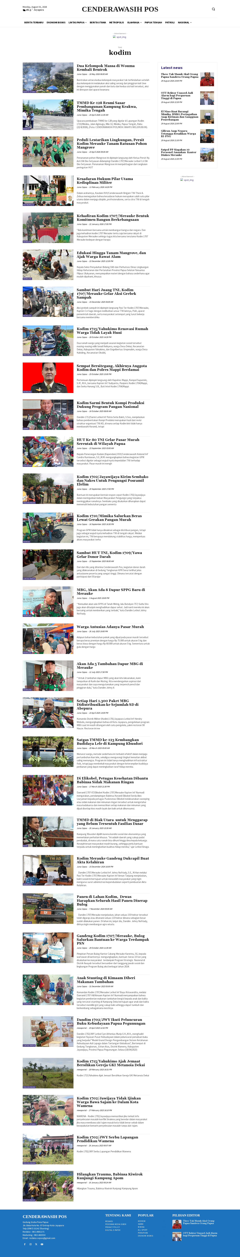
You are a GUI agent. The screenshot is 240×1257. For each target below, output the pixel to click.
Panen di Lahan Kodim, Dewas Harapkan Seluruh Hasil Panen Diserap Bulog (112, 901)
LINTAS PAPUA (29, 579)
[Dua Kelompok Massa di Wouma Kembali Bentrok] (48, 77)
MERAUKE (27, 166)
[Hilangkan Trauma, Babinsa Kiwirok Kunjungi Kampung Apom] (48, 1186)
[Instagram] (30, 1244)
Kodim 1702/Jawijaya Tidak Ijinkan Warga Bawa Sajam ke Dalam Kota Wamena (109, 1102)
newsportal (82, 1028)
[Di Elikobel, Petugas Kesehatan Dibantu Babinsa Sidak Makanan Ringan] (48, 790)
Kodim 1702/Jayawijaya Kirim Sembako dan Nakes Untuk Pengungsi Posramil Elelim (112, 481)
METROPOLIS (28, 205)
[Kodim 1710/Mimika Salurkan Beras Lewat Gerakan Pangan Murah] (48, 528)
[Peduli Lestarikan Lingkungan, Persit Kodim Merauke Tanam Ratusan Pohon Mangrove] (48, 151)
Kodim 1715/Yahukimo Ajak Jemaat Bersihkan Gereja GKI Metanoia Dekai (111, 1063)
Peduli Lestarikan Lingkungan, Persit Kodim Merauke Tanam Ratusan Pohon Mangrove (112, 144)
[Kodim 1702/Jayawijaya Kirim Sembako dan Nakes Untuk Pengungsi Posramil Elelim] (48, 488)
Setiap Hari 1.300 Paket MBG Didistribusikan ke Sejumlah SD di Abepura (108, 705)
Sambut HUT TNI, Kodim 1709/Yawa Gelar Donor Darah (109, 555)
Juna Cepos (82, 74)
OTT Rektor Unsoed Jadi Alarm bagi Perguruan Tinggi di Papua (177, 95)
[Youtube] (42, 1244)
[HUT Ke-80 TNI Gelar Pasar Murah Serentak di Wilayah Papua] (48, 451)
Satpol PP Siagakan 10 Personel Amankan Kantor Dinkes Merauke (178, 152)
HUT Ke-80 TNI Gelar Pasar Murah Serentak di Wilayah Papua (108, 442)
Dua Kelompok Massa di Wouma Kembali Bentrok (106, 68)
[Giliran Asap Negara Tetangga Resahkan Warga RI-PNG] (207, 136)
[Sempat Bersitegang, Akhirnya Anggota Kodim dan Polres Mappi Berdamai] (48, 378)
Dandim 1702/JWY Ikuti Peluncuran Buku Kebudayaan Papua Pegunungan (111, 1022)
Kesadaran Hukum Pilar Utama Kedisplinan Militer (105, 181)
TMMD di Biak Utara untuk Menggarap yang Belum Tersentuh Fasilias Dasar (112, 822)
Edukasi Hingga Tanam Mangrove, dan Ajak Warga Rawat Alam (111, 255)
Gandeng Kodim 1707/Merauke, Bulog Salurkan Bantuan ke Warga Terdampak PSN (113, 940)
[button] (213, 9)
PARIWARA (27, 466)
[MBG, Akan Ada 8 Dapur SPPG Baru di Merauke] (48, 601)
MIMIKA (26, 129)
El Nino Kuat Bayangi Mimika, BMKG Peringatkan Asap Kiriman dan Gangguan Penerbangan (179, 115)
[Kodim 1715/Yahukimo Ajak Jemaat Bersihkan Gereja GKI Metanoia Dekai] (48, 1073)
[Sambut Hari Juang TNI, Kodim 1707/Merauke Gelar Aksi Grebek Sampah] (48, 302)
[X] (36, 1244)
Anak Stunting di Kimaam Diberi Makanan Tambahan (106, 980)
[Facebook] (25, 1244)
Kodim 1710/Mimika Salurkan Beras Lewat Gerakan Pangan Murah (109, 518)
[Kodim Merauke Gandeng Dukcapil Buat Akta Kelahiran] (48, 870)
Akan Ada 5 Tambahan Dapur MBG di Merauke (110, 666)
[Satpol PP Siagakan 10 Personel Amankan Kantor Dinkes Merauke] (207, 155)
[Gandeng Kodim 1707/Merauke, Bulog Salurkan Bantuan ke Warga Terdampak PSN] (48, 947)
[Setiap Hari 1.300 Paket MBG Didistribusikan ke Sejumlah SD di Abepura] (48, 712)
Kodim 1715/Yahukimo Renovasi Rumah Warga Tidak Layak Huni (112, 331)
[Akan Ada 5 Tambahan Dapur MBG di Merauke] (48, 675)
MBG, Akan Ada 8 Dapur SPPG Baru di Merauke (111, 592)
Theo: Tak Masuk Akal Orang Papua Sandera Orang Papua (179, 76)
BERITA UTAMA (29, 92)
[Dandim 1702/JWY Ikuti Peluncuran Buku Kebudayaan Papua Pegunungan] (48, 1031)
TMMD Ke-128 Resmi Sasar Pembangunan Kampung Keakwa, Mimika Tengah (107, 107)
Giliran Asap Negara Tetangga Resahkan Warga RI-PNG (178, 133)
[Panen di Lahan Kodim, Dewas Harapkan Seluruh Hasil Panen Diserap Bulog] (48, 908)
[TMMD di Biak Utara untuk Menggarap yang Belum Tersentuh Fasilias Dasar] (48, 832)
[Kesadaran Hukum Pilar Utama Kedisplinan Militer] (48, 190)
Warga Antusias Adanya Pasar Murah (110, 627)
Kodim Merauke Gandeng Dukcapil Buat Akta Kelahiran (113, 860)
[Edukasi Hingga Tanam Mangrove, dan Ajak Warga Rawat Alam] (48, 265)
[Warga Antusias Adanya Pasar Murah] (48, 638)
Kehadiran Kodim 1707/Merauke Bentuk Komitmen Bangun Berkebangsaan (113, 218)
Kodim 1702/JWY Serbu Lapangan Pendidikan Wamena (107, 1139)
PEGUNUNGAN (29, 355)
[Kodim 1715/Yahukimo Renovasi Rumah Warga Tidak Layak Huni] (48, 341)
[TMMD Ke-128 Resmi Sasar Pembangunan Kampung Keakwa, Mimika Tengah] (48, 114)
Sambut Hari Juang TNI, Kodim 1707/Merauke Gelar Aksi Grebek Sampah (106, 294)
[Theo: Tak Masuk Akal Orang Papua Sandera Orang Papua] (207, 79)
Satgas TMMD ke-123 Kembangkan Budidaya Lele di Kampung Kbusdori (110, 742)
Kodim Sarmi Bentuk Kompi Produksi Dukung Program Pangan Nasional (110, 405)
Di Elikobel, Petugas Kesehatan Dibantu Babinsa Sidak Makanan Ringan (112, 780)
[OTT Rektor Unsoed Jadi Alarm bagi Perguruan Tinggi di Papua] (207, 98)
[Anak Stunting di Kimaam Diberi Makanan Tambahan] (48, 990)
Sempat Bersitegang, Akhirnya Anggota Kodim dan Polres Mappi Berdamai (112, 368)
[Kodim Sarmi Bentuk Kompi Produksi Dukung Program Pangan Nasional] (48, 415)
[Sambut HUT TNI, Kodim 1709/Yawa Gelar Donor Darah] (48, 564)
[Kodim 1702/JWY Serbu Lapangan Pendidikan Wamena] (48, 1149)
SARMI (26, 429)
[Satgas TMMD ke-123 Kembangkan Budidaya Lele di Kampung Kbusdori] (48, 751)
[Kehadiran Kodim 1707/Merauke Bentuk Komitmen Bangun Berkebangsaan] (48, 227)
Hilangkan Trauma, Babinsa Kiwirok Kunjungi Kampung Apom (110, 1176)
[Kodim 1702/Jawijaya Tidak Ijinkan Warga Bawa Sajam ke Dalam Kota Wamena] (48, 1110)
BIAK (25, 846)
